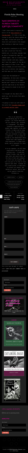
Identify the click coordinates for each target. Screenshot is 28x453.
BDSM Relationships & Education (14, 2)
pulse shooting (14, 187)
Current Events (11, 177)
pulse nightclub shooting (13, 184)
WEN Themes (15, 450)
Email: (5, 284)
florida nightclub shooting (14, 181)
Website (5, 254)
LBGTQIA (21, 177)
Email (5, 246)
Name (5, 238)
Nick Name (6, 279)
